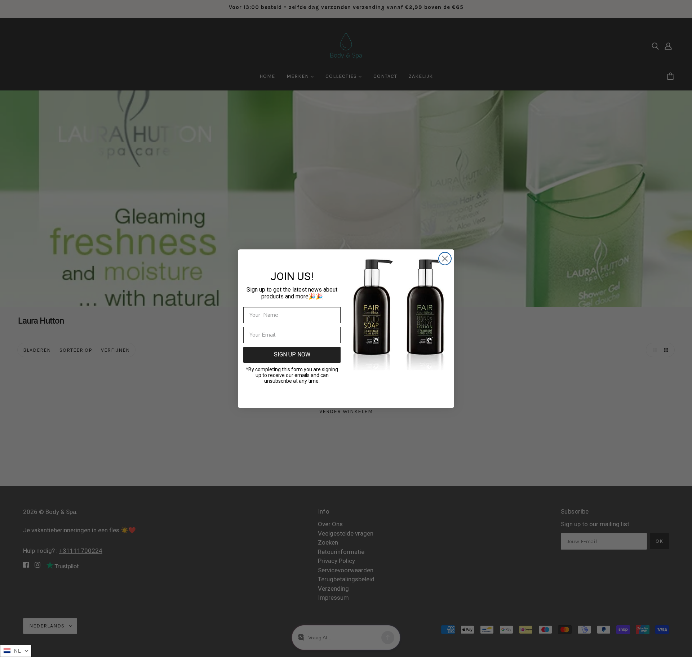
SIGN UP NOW (292, 354)
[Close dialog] (445, 258)
